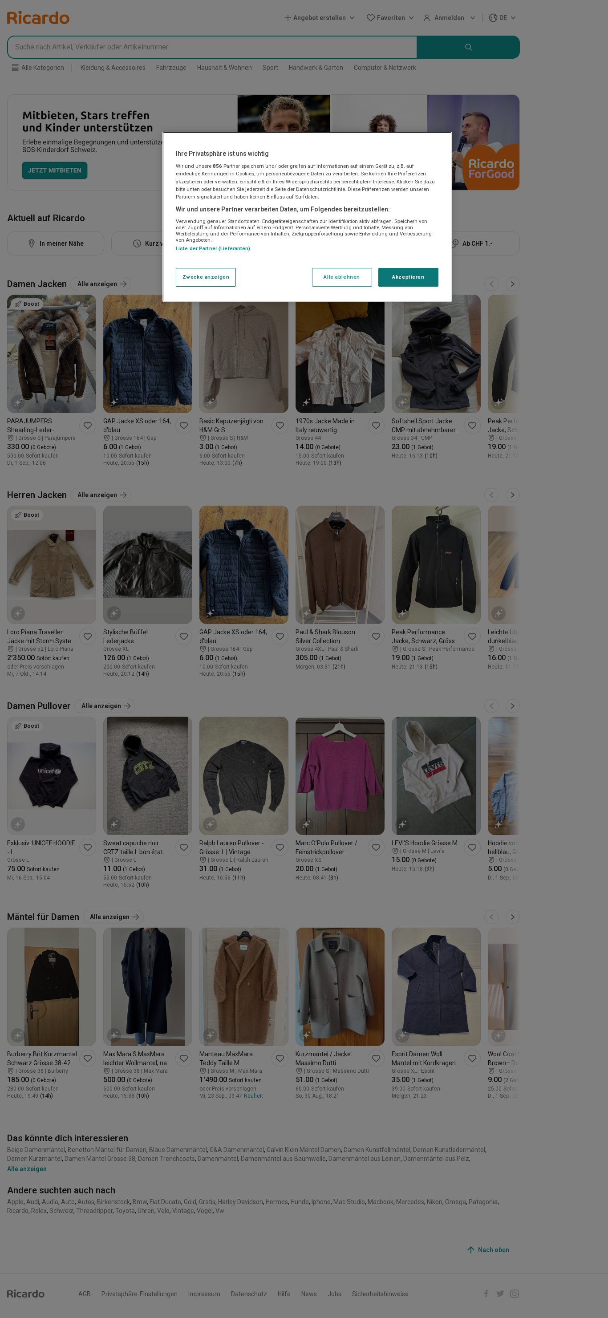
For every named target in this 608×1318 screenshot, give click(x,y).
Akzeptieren (408, 277)
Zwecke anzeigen (206, 277)
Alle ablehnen (342, 277)
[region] (307, 217)
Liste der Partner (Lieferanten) (213, 249)
